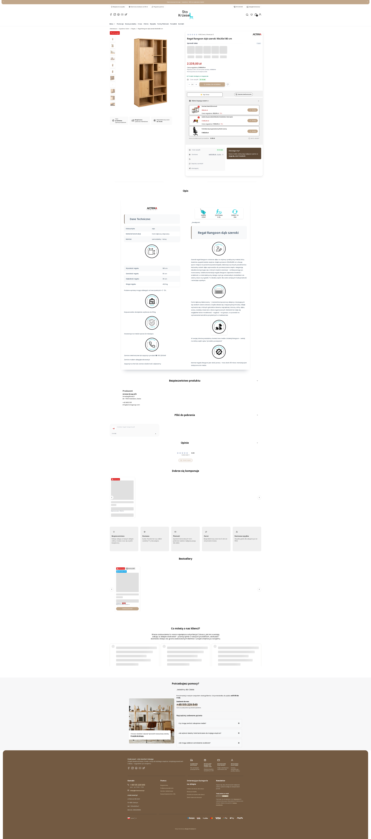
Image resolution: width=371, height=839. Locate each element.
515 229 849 (239, 7)
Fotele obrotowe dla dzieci (195, 789)
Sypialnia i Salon (124, 29)
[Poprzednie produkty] (112, 497)
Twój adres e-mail (222, 794)
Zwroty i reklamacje (166, 791)
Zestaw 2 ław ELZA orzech (209, 106)
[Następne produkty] (259, 497)
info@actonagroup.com (131, 405)
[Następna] (367, 2)
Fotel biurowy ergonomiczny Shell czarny (214, 129)
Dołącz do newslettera (225, 796)
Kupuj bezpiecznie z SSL (167, 794)
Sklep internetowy (185, 829)
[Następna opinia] (259, 651)
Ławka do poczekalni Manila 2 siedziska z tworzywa (217, 117)
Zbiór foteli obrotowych (194, 797)
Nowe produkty (192, 792)
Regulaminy (164, 785)
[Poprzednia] (3, 2)
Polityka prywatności (166, 788)
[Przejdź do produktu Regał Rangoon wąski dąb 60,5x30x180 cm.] (122, 499)
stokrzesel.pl (113, 29)
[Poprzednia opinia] (112, 651)
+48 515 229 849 (187, 704)
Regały (133, 29)
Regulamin (237, 799)
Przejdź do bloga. (137, 736)
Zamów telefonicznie (244, 94)
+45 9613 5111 (127, 402)
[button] (228, 84)
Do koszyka (122, 515)
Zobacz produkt (127, 609)
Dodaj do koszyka (213, 84)
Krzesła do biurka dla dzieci (196, 794)
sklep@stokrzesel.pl (254, 7)
